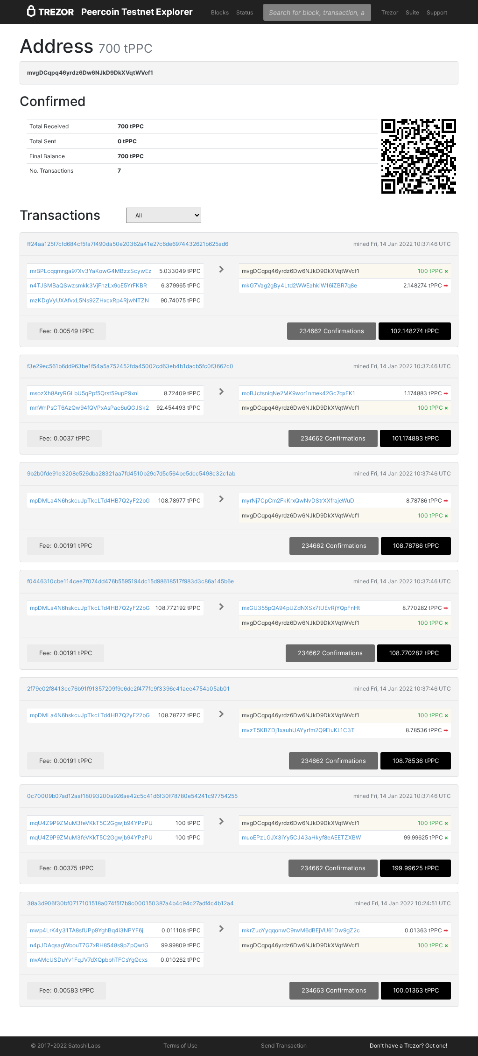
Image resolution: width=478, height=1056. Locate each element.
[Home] (50, 12)
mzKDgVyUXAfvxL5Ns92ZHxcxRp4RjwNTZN (89, 300)
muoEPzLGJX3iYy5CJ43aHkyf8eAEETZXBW (301, 837)
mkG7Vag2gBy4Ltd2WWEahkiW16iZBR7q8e (299, 285)
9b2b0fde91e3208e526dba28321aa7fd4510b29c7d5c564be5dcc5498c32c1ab (131, 473)
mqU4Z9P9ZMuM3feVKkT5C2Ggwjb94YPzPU (91, 822)
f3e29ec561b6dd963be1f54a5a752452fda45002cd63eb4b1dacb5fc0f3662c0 (130, 366)
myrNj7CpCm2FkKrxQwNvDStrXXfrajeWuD (298, 500)
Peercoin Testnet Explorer (137, 12)
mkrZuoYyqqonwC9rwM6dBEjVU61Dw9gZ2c (301, 930)
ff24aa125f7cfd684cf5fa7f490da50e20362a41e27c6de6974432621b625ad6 (127, 243)
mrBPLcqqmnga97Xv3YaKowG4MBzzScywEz (91, 270)
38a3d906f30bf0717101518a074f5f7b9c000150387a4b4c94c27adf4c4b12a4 (130, 903)
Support (437, 12)
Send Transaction (284, 1045)
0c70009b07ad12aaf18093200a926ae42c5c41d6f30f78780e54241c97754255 (132, 795)
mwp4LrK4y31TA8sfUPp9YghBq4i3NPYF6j (86, 930)
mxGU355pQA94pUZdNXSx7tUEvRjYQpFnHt (301, 607)
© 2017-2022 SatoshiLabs (65, 1045)
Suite (412, 12)
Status (244, 12)
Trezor (389, 12)
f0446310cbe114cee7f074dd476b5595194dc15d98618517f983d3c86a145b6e (130, 581)
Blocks (220, 12)
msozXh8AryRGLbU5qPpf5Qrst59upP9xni (84, 393)
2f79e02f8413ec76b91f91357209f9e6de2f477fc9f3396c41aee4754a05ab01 (128, 688)
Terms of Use (180, 1045)
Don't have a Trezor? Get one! (408, 1045)
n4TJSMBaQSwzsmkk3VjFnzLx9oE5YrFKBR (88, 285)
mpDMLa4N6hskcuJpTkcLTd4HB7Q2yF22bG (90, 500)
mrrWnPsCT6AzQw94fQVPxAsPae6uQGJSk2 (89, 407)
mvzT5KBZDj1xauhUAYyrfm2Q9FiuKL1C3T (298, 730)
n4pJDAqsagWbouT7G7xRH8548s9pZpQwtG (89, 945)
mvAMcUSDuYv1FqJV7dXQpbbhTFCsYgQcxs (89, 959)
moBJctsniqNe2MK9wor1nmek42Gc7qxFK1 (298, 393)
